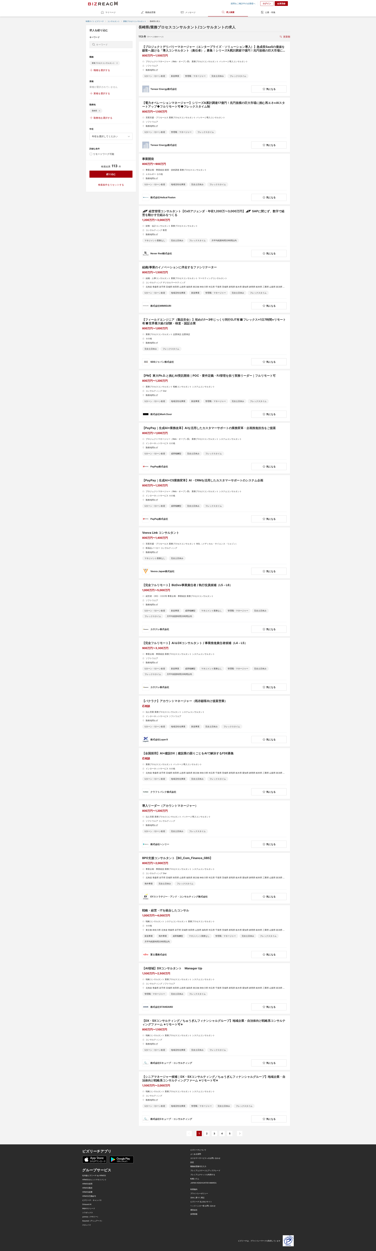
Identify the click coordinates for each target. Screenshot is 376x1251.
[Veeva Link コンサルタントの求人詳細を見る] (214, 552)
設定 (192, 1162)
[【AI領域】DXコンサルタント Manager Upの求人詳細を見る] (214, 988)
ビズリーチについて (198, 1150)
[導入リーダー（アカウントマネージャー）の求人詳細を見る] (214, 825)
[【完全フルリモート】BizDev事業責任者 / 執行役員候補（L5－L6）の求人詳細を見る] (214, 608)
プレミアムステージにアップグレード (205, 1170)
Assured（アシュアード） (92, 1221)
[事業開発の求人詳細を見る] (214, 179)
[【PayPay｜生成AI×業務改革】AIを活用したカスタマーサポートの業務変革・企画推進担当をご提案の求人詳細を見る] (214, 448)
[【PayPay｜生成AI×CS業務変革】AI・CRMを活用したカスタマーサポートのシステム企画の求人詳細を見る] (214, 500)
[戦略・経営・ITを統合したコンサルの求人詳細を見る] (214, 933)
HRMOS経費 (87, 1192)
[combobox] (110, 136)
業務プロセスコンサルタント (134, 21)
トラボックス (87, 1212)
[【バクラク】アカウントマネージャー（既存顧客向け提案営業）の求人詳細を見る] (214, 721)
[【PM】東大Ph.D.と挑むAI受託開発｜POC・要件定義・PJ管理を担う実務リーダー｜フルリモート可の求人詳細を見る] (214, 395)
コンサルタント (113, 21)
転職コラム (194, 1179)
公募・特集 (270, 12)
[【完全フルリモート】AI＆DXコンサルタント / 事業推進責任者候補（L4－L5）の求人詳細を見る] (214, 666)
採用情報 (193, 1214)
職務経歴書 (150, 12)
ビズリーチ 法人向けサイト (201, 1202)
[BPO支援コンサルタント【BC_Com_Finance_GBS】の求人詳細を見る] (214, 878)
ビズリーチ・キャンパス (92, 1200)
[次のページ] (239, 1133)
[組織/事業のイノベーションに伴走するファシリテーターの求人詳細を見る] (214, 287)
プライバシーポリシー (199, 1193)
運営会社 (193, 1210)
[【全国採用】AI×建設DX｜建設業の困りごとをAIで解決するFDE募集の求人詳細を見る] (214, 773)
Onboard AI (86, 1204)
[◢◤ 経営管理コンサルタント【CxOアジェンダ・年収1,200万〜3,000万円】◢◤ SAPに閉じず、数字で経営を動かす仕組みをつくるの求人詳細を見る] (214, 233)
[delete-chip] (117, 63)
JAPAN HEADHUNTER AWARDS (203, 1183)
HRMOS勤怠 (87, 1188)
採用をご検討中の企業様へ (243, 4)
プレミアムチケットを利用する (202, 1175)
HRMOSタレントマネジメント (94, 1180)
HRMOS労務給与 (89, 1196)
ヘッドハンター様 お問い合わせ (202, 1206)
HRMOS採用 (87, 1184)
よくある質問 (195, 1154)
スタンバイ (86, 1225)
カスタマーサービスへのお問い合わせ (205, 1158)
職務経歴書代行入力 (198, 1166)
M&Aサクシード (88, 1208)
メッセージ (190, 12)
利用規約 (193, 1189)
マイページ (110, 12)
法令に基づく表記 (197, 1197)
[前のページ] (189, 1133)
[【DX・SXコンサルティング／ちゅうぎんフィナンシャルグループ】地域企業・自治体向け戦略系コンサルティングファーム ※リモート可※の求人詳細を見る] (214, 1042)
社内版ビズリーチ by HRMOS (94, 1175)
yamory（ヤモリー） (90, 1217)
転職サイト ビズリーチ (95, 21)
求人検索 (230, 12)
